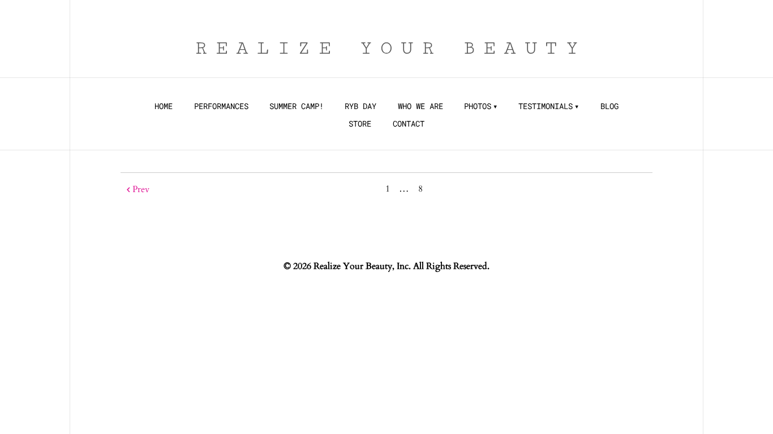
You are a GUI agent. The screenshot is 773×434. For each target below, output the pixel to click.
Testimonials (545, 106)
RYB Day (360, 106)
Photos (477, 106)
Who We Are (420, 106)
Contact (408, 124)
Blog (609, 106)
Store (360, 124)
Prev (140, 189)
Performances (221, 106)
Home (163, 106)
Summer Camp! (296, 106)
